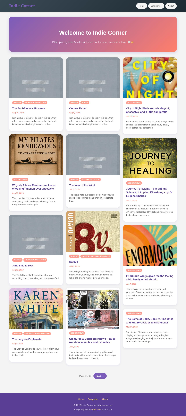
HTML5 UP (96, 410)
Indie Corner (22, 5)
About (171, 6)
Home (141, 6)
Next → (100, 376)
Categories (156, 6)
